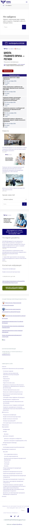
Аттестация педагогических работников (12, 423)
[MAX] (14, 516)
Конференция (6, 429)
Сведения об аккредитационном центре (12, 471)
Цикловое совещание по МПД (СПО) (12, 438)
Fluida (14, 524)
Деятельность (5, 412)
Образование (6, 378)
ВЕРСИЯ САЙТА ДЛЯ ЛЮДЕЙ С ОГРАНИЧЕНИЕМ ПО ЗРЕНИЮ (14, 288)
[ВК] (11, 516)
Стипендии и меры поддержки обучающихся (13, 397)
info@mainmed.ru (6, 354)
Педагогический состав (9, 382)
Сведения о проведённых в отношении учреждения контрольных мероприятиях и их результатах (14, 408)
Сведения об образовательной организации (13, 368)
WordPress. (19, 524)
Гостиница (4, 444)
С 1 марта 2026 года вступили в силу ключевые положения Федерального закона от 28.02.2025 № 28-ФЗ (14, 258)
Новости (4, 366)
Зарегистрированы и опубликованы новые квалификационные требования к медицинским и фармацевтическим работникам (14, 252)
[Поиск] (24, 204)
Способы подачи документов (11, 456)
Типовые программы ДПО (9, 420)
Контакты (6, 466)
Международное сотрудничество (11, 399)
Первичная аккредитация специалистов (12, 473)
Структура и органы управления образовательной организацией (11, 373)
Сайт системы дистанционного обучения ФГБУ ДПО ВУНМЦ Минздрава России (13, 281)
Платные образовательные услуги (11, 390)
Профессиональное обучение (10, 418)
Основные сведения (8, 371)
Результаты (6, 462)
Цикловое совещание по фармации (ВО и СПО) (15, 440)
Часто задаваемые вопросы (10, 454)
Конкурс (5, 431)
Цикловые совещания (8, 436)
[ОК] (18, 516)
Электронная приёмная (10, 512)
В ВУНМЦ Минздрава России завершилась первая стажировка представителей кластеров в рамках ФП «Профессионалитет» (14, 149)
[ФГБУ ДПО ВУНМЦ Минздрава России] (6, 2)
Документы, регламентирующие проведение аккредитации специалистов (14, 493)
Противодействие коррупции (16, 507)
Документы (5, 376)
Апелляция (6, 464)
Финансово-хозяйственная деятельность (13, 392)
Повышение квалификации (8, 269)
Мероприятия (5, 427)
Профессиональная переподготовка (11, 272)
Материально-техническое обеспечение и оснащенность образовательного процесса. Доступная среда (14, 386)
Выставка (6, 434)
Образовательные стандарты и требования (13, 405)
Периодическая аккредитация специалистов (13, 479)
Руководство (6, 380)
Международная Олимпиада (10, 442)
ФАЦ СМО (5, 451)
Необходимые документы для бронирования (13, 447)
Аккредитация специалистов (9, 449)
